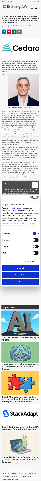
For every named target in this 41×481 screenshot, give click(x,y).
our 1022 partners (15, 208)
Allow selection (20, 275)
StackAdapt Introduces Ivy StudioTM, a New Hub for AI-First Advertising (20, 428)
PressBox (6, 476)
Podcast (20, 473)
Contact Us (11, 1)
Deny (20, 282)
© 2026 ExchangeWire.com (10, 480)
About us (4, 1)
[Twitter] (8, 290)
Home (5, 473)
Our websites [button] (33, 1)
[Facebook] (14, 290)
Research (32, 473)
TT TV (26, 473)
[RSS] (23, 290)
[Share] (4, 32)
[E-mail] (19, 32)
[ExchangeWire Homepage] (16, 7)
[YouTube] (9, 32)
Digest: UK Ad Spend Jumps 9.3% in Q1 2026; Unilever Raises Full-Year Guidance (19, 459)
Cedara (4, 61)
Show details (29, 261)
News (33, 26)
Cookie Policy (14, 476)
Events (14, 473)
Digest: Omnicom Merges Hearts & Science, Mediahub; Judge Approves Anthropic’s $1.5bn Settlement (19, 399)
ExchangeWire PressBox (11, 26)
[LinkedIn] (18, 290)
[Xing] (14, 32)
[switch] (36, 240)
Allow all (20, 268)
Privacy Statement (26, 476)
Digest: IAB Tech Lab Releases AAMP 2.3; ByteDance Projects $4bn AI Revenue (20, 366)
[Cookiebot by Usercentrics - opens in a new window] (29, 197)
